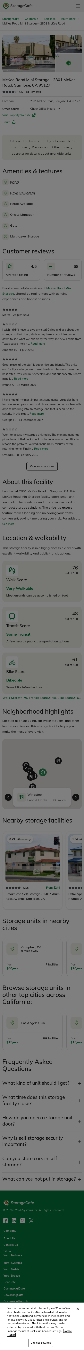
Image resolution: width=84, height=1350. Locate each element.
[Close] (77, 1308)
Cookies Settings (41, 1342)
